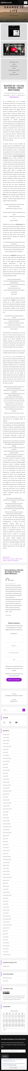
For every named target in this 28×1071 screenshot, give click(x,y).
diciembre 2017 (7, 823)
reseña (9, 560)
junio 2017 (5, 841)
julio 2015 (5, 883)
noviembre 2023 (7, 746)
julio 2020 (5, 773)
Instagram (5, 981)
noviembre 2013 (7, 919)
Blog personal (6, 557)
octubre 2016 (6, 862)
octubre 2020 (6, 770)
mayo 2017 (5, 844)
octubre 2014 (6, 892)
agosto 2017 (6, 835)
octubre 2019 (6, 788)
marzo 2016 (6, 868)
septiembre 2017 (7, 832)
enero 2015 (6, 889)
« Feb (4, 1029)
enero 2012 (6, 951)
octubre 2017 (6, 829)
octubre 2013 (6, 922)
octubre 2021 (6, 761)
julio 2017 (5, 838)
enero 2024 (6, 743)
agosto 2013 (6, 928)
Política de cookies (12, 1064)
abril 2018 (5, 815)
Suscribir (5, 1056)
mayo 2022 (5, 749)
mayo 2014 (5, 901)
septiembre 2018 (7, 809)
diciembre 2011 (7, 954)
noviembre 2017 (7, 826)
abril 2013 (5, 939)
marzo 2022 (6, 755)
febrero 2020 (6, 782)
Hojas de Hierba (15, 559)
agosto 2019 (6, 794)
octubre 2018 (6, 806)
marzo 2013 (6, 942)
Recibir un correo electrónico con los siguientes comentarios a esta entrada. (14, 668)
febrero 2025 (6, 734)
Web (14, 659)
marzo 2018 (6, 818)
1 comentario (20, 95)
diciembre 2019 (7, 785)
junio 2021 (5, 764)
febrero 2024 (6, 740)
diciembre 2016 (7, 856)
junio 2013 (5, 934)
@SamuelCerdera (7, 978)
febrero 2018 (6, 821)
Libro (21, 559)
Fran (10, 580)
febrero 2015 (6, 886)
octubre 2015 (6, 874)
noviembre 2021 (7, 758)
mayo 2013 (5, 937)
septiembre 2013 (7, 925)
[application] (14, 49)
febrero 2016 (6, 871)
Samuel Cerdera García (14, 93)
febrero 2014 (6, 910)
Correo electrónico (14, 652)
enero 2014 (6, 913)
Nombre (14, 645)
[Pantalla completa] (22, 54)
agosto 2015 (6, 880)
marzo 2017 (6, 847)
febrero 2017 (6, 850)
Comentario (14, 633)
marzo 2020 (6, 779)
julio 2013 (5, 931)
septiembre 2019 (7, 791)
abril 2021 (5, 767)
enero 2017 (6, 853)
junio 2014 (5, 898)
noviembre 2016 (7, 859)
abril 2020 (5, 776)
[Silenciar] (20, 54)
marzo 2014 (6, 907)
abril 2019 (5, 797)
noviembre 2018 (7, 803)
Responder (8, 615)
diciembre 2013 (7, 916)
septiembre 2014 (7, 895)
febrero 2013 (6, 945)
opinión (5, 560)
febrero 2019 (6, 800)
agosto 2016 (6, 865)
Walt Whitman (15, 560)
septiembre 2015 (7, 877)
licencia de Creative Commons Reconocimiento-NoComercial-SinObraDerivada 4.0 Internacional (14, 997)
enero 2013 (6, 948)
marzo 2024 (6, 737)
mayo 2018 (5, 812)
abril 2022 (5, 752)
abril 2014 (5, 904)
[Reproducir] (5, 54)
